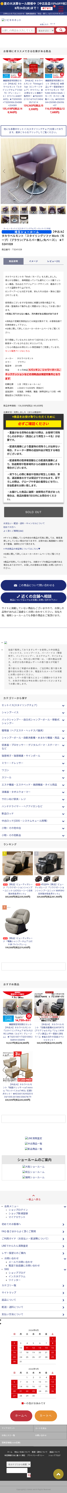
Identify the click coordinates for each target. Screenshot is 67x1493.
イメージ (33, 261)
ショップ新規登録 (18, 1213)
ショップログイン (18, 1210)
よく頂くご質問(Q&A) (13, 531)
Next (62, 171)
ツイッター (15, 1280)
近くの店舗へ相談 (33, 597)
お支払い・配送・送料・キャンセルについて (24, 523)
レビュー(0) (53, 261)
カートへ (46, 1415)
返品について (54, 1452)
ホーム (6, 228)
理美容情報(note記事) (11, 1443)
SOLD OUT (33, 512)
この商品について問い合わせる (37, 585)
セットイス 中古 (44, 228)
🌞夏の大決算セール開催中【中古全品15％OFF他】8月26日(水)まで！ (33, 6)
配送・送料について (39, 1452)
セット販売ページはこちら (17, 351)
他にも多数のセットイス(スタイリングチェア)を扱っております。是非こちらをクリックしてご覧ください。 (33, 131)
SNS (6, 1269)
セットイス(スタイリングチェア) (23, 228)
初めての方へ (9, 527)
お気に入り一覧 (8, 1435)
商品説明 (13, 261)
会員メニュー (11, 1206)
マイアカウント (17, 1217)
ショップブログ (17, 1272)
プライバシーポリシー (35, 1455)
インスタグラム (17, 1276)
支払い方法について (22, 1452)
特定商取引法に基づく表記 (14, 1455)
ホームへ (21, 1415)
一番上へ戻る (33, 1199)
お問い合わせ (41, 1435)
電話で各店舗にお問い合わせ (24, 1265)
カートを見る (41, 1428)
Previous (4, 171)
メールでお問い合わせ (21, 1262)
